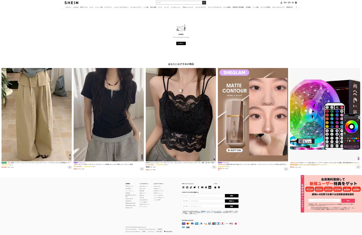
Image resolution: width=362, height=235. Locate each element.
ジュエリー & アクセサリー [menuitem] (121, 7)
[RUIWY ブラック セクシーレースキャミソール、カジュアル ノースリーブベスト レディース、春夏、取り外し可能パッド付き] (181, 114)
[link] (285, 2)
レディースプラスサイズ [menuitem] (215, 7)
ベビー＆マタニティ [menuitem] (200, 7)
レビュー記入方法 (158, 195)
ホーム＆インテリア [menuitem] (136, 7)
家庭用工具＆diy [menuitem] (290, 7)
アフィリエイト (143, 206)
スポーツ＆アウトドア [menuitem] (278, 7)
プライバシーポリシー (216, 211)
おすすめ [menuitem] (76, 7)
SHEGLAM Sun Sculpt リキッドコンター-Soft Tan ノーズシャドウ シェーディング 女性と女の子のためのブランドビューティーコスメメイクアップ (253, 164)
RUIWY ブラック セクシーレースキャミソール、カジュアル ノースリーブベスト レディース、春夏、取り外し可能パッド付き (181, 162)
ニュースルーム (129, 190)
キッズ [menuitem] (160, 7)
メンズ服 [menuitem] (145, 7)
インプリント (151, 231)
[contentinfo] (210, 223)
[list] (197, 187)
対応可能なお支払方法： (188, 220)
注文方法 (142, 197)
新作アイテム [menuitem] (84, 7)
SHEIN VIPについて (145, 204)
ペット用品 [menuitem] (256, 7)
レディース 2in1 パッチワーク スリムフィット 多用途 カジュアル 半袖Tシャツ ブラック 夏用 (103, 164)
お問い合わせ (157, 186)
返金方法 (142, 195)
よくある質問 (157, 200)
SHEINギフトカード (159, 190)
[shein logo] (71, 2)
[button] (293, 3)
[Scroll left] (294, 7)
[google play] (219, 188)
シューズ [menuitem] (166, 7)
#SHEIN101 (128, 201)
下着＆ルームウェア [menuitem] (187, 7)
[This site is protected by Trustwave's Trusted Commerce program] (183, 227)
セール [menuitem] (91, 7)
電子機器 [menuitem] (248, 7)
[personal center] (281, 3)
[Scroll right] (296, 7)
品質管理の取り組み (130, 205)
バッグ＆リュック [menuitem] (175, 7)
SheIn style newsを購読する (190, 192)
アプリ (215, 183)
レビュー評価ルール (159, 197)
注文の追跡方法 (143, 200)
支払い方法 (142, 188)
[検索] (204, 2)
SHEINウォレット (158, 193)
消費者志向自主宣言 (130, 203)
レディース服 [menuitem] (99, 7)
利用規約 (203, 211)
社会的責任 (128, 188)
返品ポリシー (143, 193)
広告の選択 (159, 231)
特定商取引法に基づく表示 (131, 195)
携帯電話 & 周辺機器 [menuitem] (238, 7)
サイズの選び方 (143, 202)
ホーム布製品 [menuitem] (227, 7)
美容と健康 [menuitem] (153, 7)
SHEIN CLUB (128, 207)
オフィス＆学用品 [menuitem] (265, 7)
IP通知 (144, 231)
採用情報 (127, 193)
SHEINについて (129, 186)
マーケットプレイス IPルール (132, 231)
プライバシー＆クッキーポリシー (147, 229)
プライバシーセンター (131, 229)
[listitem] (37, 119)
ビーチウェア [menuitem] (108, 7)
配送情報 (142, 190)
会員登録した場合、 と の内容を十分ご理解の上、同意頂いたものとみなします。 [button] (331, 205)
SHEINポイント (158, 188)
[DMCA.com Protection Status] (187, 227)
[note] (151, 170)
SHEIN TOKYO (129, 198)
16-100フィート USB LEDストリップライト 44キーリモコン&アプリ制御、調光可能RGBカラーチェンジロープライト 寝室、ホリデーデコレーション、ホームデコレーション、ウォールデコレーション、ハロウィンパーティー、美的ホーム (325, 162)
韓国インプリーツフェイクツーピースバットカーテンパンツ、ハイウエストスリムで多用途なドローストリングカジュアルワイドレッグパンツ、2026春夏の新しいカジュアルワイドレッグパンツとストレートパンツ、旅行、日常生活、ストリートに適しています (37, 162)
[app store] (215, 188)
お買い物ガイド (143, 186)
